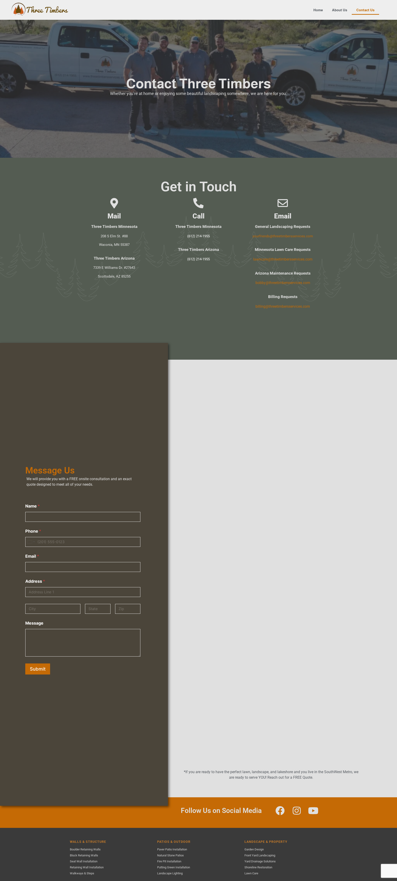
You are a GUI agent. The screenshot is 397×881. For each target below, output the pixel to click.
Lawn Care (251, 873)
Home (318, 10)
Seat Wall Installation (83, 861)
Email (32, 556)
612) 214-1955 (199, 236)
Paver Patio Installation (172, 849)
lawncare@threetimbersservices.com (282, 259)
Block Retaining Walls (84, 855)
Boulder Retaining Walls (85, 849)
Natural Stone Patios (170, 855)
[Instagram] (296, 810)
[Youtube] (313, 810)
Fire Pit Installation (169, 861)
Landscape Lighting (170, 873)
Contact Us (365, 10)
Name (32, 506)
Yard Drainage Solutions (260, 861)
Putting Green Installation (173, 867)
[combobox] (30, 542)
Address (35, 581)
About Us (339, 10)
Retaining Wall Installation (87, 867)
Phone (33, 531)
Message (34, 623)
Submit (37, 669)
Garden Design (254, 849)
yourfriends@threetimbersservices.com (282, 236)
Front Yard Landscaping (259, 855)
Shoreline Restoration (258, 867)
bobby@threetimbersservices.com (282, 283)
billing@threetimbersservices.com (282, 306)
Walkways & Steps (82, 873)
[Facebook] (280, 810)
